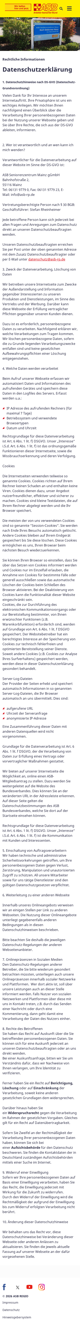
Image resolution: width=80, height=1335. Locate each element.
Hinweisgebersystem (16, 1317)
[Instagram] (41, 1287)
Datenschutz (11, 1310)
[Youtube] (29, 1287)
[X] (17, 1287)
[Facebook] (5, 1287)
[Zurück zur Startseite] (31, 8)
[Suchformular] (61, 8)
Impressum (10, 1302)
